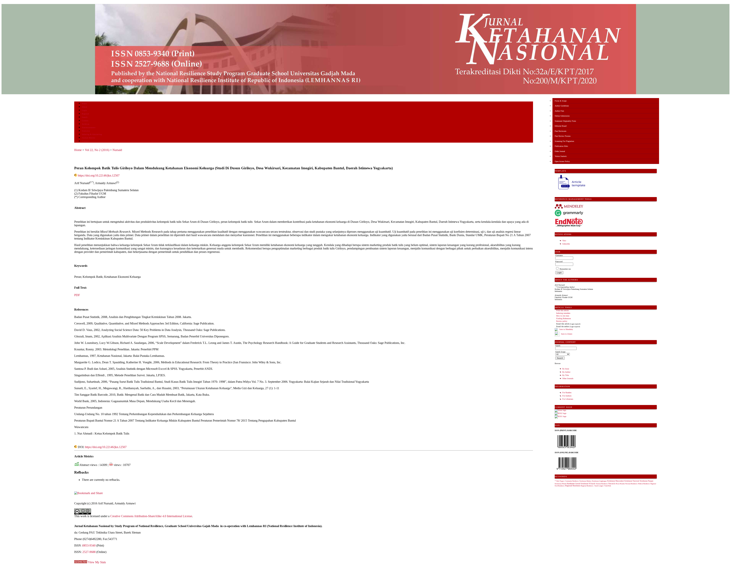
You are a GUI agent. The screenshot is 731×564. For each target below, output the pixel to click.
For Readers (566, 392)
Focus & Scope (561, 101)
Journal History (88, 138)
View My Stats (97, 562)
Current (85, 121)
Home (84, 103)
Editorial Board (561, 126)
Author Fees (559, 111)
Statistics (86, 131)
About (84, 107)
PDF (77, 295)
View (564, 241)
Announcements (88, 127)
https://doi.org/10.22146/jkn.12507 (99, 175)
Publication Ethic (561, 146)
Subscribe (566, 244)
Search (84, 117)
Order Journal (560, 151)
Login (84, 110)
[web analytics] (80, 562)
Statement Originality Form (565, 121)
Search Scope (560, 352)
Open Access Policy (562, 161)
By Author (566, 372)
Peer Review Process (563, 136)
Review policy (561, 321)
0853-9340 (89, 545)
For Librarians (567, 399)
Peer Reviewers (560, 131)
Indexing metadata (563, 313)
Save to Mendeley (566, 329)
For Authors (566, 396)
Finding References (563, 318)
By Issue (565, 369)
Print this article (562, 310)
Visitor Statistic (561, 156)
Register (85, 114)
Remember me (565, 269)
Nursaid (117, 150)
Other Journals (567, 378)
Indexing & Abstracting (92, 134)
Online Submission (562, 116)
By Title (565, 375)
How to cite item (562, 316)
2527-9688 (89, 552)
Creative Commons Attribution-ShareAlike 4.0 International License (151, 516)
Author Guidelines (562, 106)
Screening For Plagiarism (564, 141)
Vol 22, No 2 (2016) (97, 150)
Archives (85, 124)
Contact (85, 141)
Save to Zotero (566, 334)
